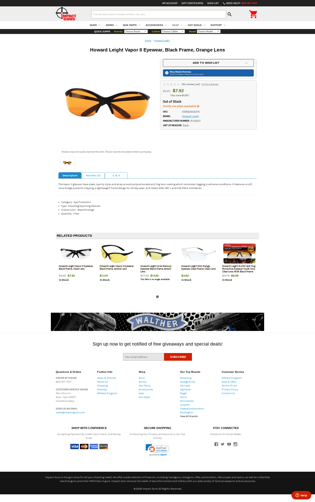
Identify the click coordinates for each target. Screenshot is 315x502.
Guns (93, 25)
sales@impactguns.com (70, 412)
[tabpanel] (76, 268)
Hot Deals (195, 25)
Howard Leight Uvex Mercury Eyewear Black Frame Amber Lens (156, 269)
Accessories (154, 25)
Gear (175, 25)
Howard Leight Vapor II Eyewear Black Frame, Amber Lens (117, 267)
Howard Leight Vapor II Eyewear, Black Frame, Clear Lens (76, 267)
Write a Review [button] (210, 84)
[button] (157, 450)
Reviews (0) (93, 175)
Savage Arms (187, 381)
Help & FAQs (229, 381)
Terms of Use (229, 385)
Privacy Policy (230, 389)
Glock (183, 397)
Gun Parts (130, 25)
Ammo (110, 25)
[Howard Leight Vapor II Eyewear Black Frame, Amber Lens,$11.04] (117, 254)
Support (216, 25)
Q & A (116, 175)
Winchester (187, 401)
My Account (170, 3)
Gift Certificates (192, 3)
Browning (185, 378)
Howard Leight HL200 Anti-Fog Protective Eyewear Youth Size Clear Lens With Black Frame (239, 269)
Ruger (183, 393)
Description (70, 175)
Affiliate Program (107, 393)
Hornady (185, 385)
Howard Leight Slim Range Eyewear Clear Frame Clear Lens (198, 267)
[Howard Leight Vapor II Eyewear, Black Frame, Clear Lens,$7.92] (76, 254)
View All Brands (189, 416)
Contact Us (228, 393)
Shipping (102, 385)
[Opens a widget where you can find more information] (301, 495)
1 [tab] (157, 296)
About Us (102, 381)
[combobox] (158, 14)
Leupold (184, 404)
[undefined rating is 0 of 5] (171, 84)
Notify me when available (180, 106)
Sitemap (102, 389)
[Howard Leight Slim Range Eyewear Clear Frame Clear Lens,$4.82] (199, 254)
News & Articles (106, 378)
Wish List (213, 3)
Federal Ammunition (192, 408)
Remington (186, 412)
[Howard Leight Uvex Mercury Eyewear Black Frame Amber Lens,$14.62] (158, 254)
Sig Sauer (185, 389)
